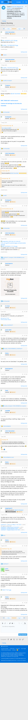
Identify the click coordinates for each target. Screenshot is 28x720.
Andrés (3, 25)
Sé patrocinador (4, 648)
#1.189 (25, 311)
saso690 (7, 410)
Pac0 (6, 390)
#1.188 (25, 269)
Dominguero (9, 263)
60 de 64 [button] (14, 28)
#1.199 (25, 574)
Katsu (7, 353)
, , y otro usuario (12, 258)
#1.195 (25, 436)
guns (6, 568)
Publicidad (12, 648)
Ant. (9, 28)
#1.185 (25, 159)
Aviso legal (23, 648)
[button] (2, 2)
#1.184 (25, 122)
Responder (24, 52)
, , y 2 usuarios (15, 406)
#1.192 (25, 374)
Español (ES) (5, 646)
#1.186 (25, 205)
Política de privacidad (6, 650)
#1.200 (25, 602)
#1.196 (25, 467)
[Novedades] (23, 2)
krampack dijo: (5, 178)
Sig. (19, 28)
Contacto (18, 648)
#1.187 (25, 238)
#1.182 (25, 65)
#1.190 (25, 335)
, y (13, 348)
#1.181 (25, 37)
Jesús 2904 (8, 330)
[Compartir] (23, 38)
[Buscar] (26, 2)
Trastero (7, 85)
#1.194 (25, 416)
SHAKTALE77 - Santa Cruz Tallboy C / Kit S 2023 (11, 524)
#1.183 (25, 91)
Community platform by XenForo (13, 658)
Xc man (7, 306)
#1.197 (25, 514)
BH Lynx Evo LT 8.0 (5, 318)
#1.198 (25, 545)
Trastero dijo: (5, 170)
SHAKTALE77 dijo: (6, 548)
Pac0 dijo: (4, 439)
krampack (8, 117)
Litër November (10, 32)
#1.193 (25, 396)
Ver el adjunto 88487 (6, 128)
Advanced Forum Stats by (13, 660)
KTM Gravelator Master (6, 319)
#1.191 (25, 359)
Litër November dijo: (6, 125)
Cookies (14, 650)
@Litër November (15, 93)
